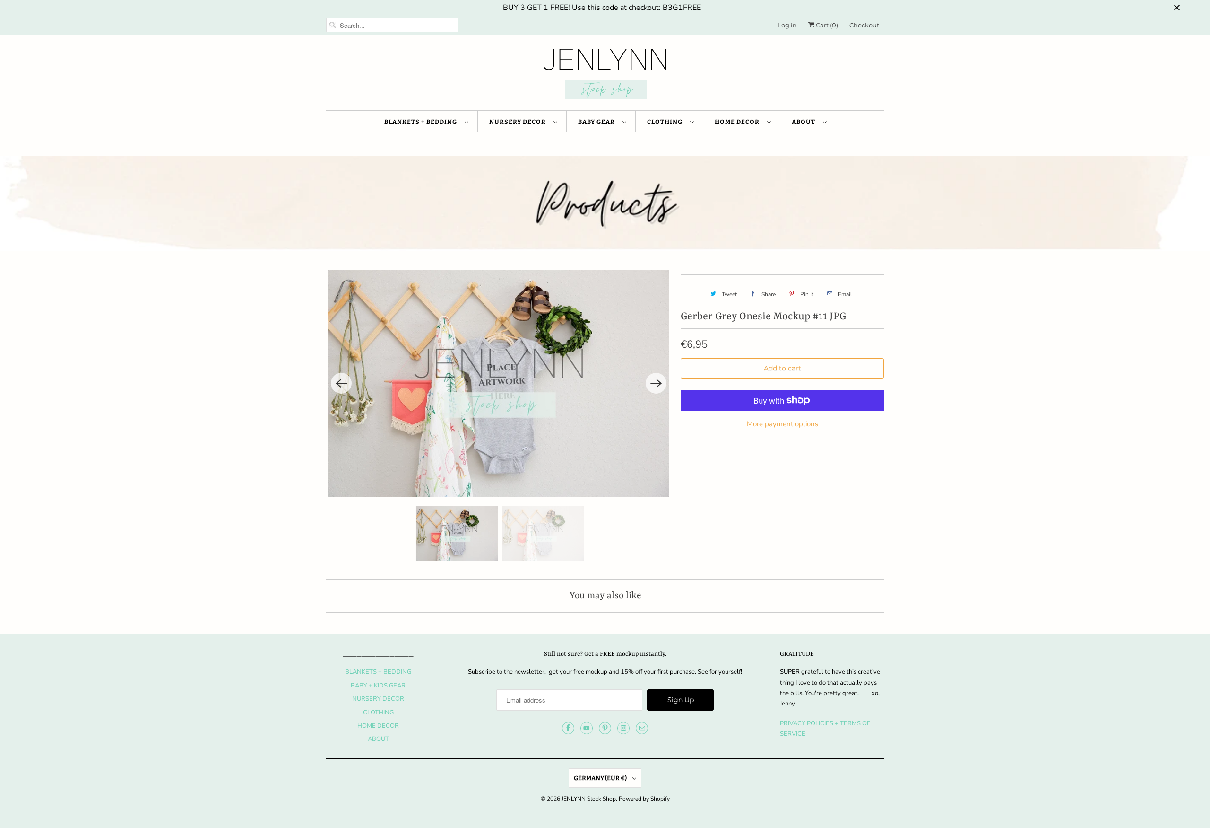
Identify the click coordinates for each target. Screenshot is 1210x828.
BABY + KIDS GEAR (378, 685)
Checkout (864, 25)
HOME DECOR (738, 121)
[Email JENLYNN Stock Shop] (642, 728)
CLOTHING (666, 121)
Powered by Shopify (644, 798)
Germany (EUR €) (601, 778)
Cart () (826, 25)
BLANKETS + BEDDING (422, 121)
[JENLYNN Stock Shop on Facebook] (568, 728)
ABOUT (805, 121)
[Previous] (341, 383)
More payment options (782, 424)
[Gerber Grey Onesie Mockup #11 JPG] (498, 383)
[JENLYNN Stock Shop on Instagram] (623, 728)
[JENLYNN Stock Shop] (605, 75)
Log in (787, 25)
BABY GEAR (598, 121)
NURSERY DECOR (519, 121)
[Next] (656, 383)
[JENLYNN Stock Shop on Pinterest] (605, 728)
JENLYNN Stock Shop (589, 798)
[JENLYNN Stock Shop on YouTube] (586, 728)
